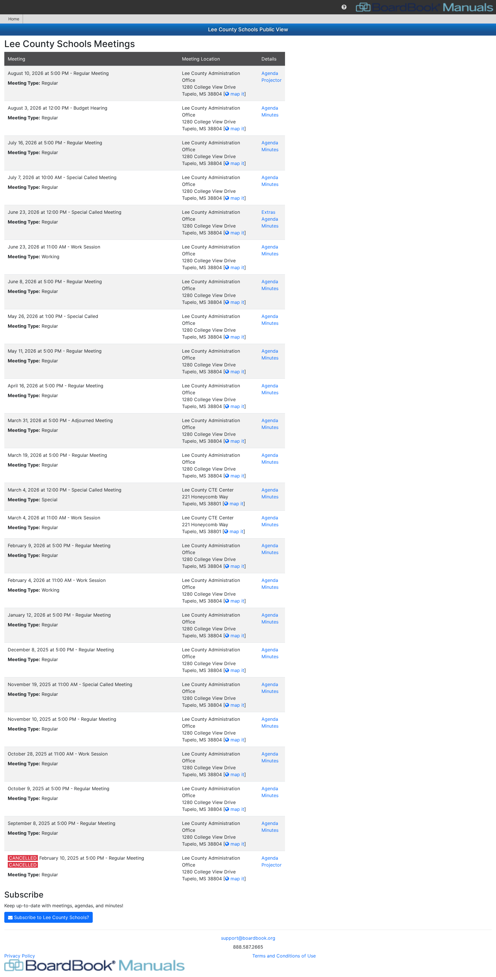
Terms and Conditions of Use (284, 956)
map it (236, 94)
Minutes (269, 115)
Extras (268, 212)
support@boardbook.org (248, 938)
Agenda (269, 73)
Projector (271, 80)
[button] (344, 7)
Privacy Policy (19, 956)
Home (13, 18)
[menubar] (248, 7)
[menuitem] (344, 7)
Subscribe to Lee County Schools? (51, 917)
